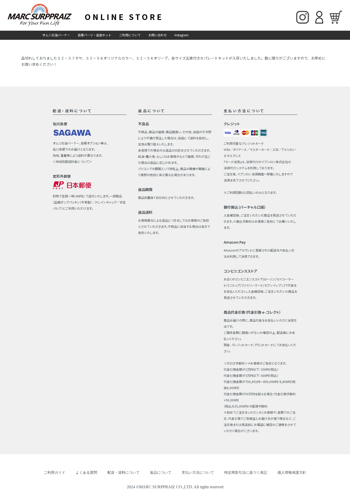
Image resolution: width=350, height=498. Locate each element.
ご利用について (130, 35)
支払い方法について (198, 472)
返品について (160, 472)
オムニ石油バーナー (56, 35)
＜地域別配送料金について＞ (72, 161)
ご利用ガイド (54, 472)
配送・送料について (123, 472)
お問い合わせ (157, 35)
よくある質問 (86, 472)
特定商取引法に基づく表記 (245, 472)
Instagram (181, 35)
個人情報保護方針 (291, 472)
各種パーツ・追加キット (94, 35)
